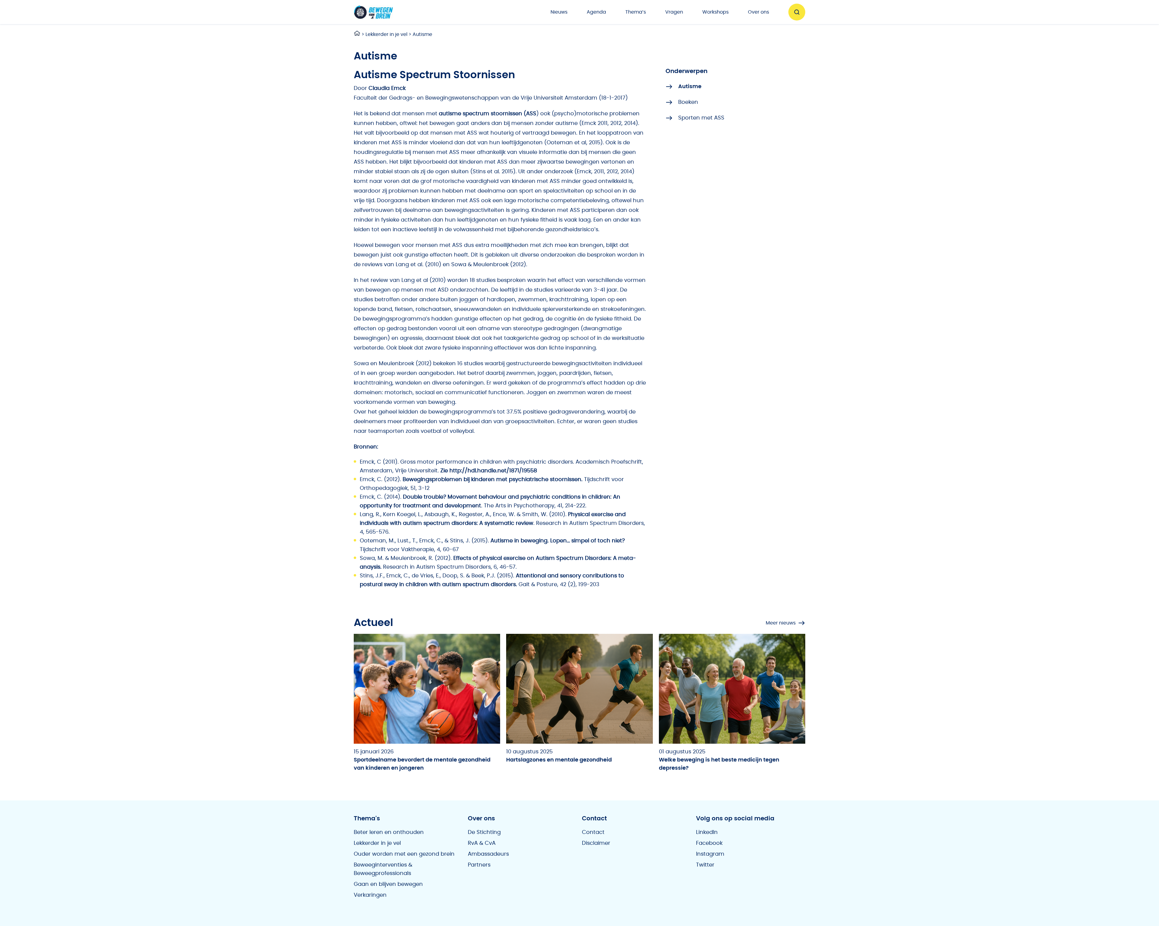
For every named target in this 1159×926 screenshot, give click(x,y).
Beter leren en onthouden (389, 832)
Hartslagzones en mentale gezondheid (559, 760)
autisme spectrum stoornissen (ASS (487, 114)
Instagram (710, 854)
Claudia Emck (387, 88)
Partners (479, 865)
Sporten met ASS (701, 118)
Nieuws (559, 12)
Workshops (715, 12)
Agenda (596, 12)
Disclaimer (596, 843)
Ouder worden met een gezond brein (404, 854)
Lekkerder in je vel (386, 34)
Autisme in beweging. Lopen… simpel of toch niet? (557, 541)
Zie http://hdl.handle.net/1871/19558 (488, 471)
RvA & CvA (482, 843)
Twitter (705, 865)
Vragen (674, 12)
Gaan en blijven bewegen (388, 884)
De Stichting (484, 832)
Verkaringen (370, 895)
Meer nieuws (781, 623)
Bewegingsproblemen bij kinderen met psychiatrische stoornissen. (493, 479)
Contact (593, 832)
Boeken (688, 102)
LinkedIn (707, 832)
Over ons (758, 12)
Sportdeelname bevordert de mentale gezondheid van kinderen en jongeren (422, 764)
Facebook (709, 843)
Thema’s (635, 12)
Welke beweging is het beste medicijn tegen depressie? (719, 764)
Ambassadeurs (488, 854)
